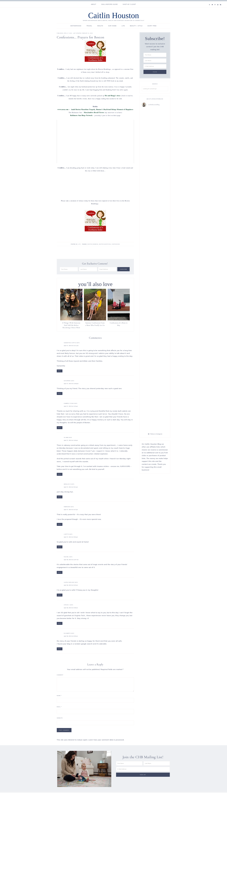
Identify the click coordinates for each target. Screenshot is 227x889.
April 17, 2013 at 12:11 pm (71, 345)
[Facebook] (210, 2)
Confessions (116, 244)
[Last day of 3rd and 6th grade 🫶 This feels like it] (161, 375)
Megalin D (67, 484)
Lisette (66, 534)
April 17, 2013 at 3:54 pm (71, 537)
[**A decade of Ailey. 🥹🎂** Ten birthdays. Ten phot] (148, 155)
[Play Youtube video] (95, 142)
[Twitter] (212, 2)
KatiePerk (67, 380)
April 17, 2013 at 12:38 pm (71, 383)
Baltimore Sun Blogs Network (81, 115)
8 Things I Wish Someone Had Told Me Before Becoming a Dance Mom (71, 325)
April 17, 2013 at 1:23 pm (71, 406)
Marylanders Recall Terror (94, 112)
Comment (60, 675)
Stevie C (67, 604)
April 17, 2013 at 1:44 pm (71, 440)
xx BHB (66, 437)
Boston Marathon (105, 244)
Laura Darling (69, 582)
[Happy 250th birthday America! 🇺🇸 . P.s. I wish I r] (148, 338)
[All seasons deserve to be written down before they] (161, 275)
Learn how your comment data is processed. (106, 740)
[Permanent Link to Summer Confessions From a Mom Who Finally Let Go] (95, 320)
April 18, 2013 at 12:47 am (71, 559)
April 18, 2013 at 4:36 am (71, 636)
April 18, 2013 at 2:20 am (71, 585)
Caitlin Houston (113, 15)
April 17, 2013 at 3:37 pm (71, 509)
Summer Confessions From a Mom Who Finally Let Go (95, 324)
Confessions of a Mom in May (118, 324)
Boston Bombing (93, 244)
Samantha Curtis (70, 342)
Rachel (66, 556)
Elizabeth (67, 633)
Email (59, 706)
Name (59, 695)
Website (60, 718)
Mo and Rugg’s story (112, 95)
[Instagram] (218, 2)
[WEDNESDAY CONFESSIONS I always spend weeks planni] (161, 169)
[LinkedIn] (221, 2)
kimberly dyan (69, 403)
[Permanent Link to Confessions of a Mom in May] (119, 320)
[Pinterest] (215, 2)
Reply (59, 371)
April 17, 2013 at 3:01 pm (71, 487)
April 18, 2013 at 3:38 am (71, 607)
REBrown (67, 506)
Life (79, 244)
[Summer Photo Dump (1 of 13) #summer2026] (148, 236)
